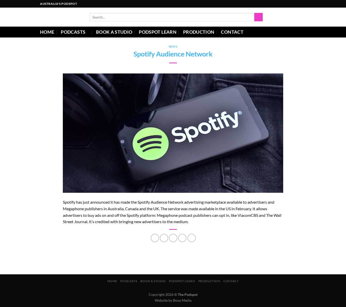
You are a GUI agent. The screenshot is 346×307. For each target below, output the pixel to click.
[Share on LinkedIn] (191, 238)
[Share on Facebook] (155, 238)
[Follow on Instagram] (289, 4)
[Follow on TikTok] (293, 4)
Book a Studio (114, 32)
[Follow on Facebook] (284, 4)
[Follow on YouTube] (303, 4)
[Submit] (258, 17)
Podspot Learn (158, 32)
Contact (232, 32)
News (173, 46)
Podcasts (73, 32)
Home (47, 32)
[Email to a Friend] (173, 238)
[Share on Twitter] (164, 238)
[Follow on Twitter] (298, 4)
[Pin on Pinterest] (182, 238)
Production (199, 32)
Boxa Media (182, 300)
